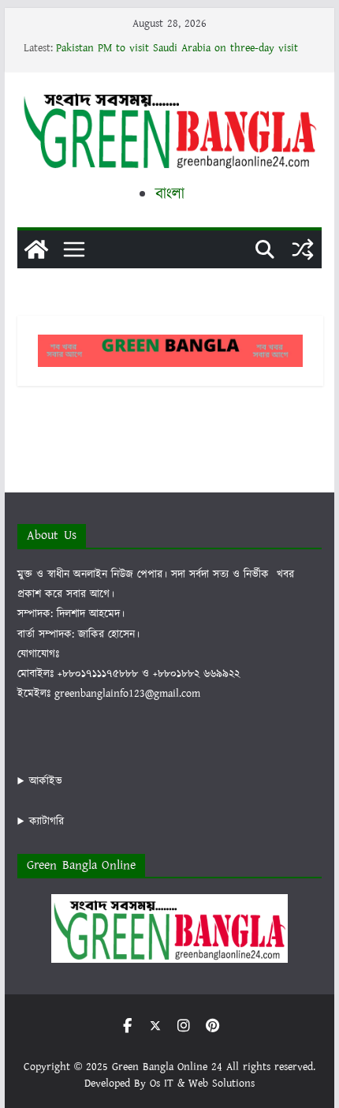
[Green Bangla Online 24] (36, 249)
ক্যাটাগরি (46, 821)
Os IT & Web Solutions (202, 1083)
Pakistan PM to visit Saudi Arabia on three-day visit (177, 48)
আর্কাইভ (45, 781)
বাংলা (169, 194)
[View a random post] (303, 249)
